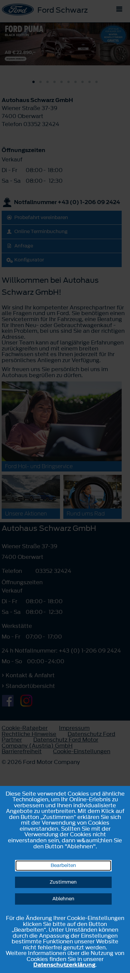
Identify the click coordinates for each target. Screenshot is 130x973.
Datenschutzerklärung (64, 965)
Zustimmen (63, 882)
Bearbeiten (63, 865)
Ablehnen (63, 898)
